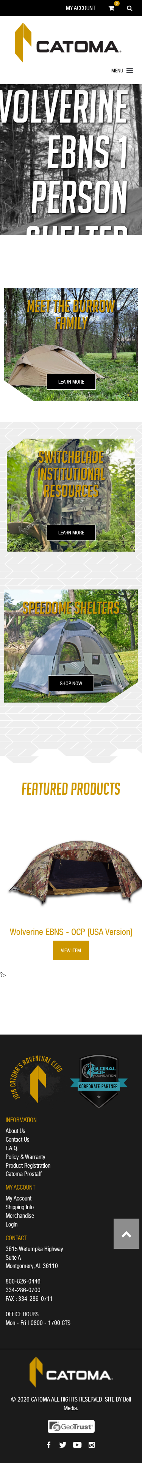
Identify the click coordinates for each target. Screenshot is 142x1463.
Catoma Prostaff (24, 1173)
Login (11, 1224)
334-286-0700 (23, 1289)
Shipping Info (20, 1207)
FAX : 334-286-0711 (29, 1298)
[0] (111, 8)
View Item (71, 950)
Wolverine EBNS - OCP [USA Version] (71, 932)
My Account (80, 8)
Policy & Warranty (25, 1156)
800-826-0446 (23, 1281)
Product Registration (28, 1165)
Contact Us (18, 1139)
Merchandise (20, 1215)
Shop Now (71, 683)
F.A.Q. (12, 1148)
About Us (15, 1130)
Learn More (71, 382)
